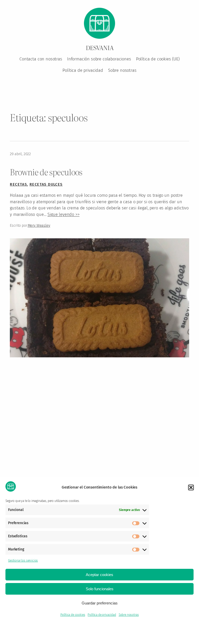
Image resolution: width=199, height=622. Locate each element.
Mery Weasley (39, 225)
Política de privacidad (102, 615)
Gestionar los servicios (23, 560)
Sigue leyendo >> (63, 214)
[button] (191, 487)
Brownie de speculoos (46, 172)
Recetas (18, 184)
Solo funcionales (99, 589)
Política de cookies (72, 615)
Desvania (99, 47)
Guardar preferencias (100, 603)
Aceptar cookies (99, 574)
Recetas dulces (46, 184)
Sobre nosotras (129, 615)
